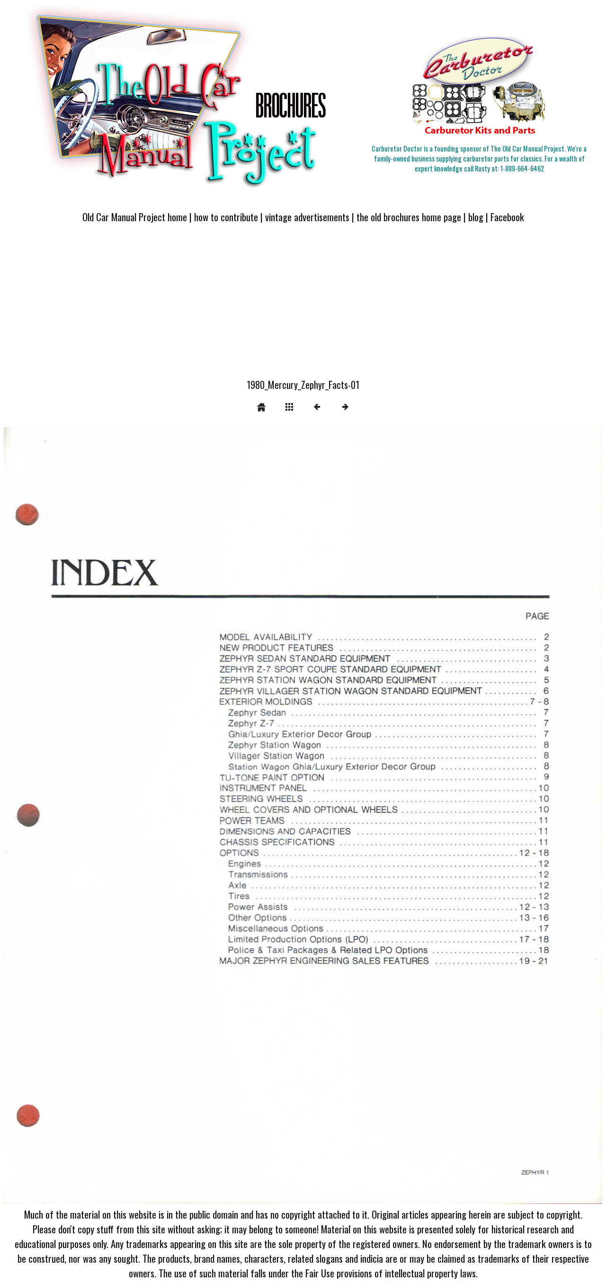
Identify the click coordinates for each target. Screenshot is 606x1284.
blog (475, 216)
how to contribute (226, 216)
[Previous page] (123, 815)
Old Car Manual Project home (134, 216)
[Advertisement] (303, 306)
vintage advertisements (307, 216)
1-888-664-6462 (522, 168)
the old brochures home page (408, 216)
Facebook (507, 216)
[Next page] (422, 815)
